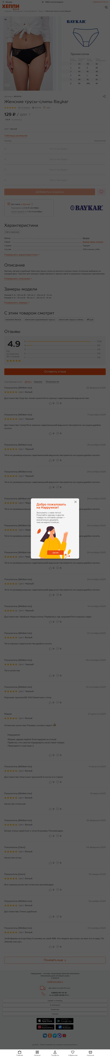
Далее (55, 553)
